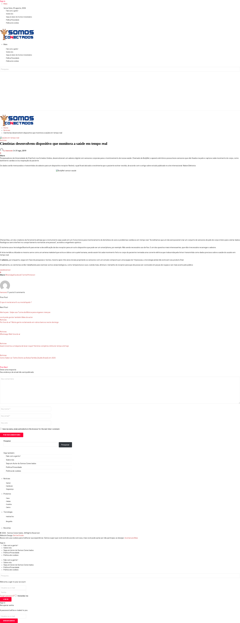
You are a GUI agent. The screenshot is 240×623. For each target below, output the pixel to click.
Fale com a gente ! (12, 11)
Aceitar (127, 538)
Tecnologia (8, 512)
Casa (7, 498)
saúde (2, 270)
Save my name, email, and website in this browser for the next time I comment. (31, 429)
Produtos (7, 494)
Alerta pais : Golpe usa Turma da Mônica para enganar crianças (25, 312)
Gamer (8, 483)
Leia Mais (134, 538)
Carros (8, 507)
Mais (5, 4)
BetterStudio (18, 535)
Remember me (23, 596)
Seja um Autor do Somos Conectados (19, 17)
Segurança (10, 489)
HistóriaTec (10, 516)
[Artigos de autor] (5, 290)
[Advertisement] (120, 92)
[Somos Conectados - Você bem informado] (17, 39)
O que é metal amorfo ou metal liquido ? (16, 302)
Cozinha (9, 504)
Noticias (3, 140)
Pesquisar (7, 441)
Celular (8, 501)
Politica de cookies (12, 23)
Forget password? (7, 596)
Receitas (7, 528)
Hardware (9, 486)
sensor (8, 270)
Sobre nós (9, 14)
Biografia (9, 521)
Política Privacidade (12, 20)
